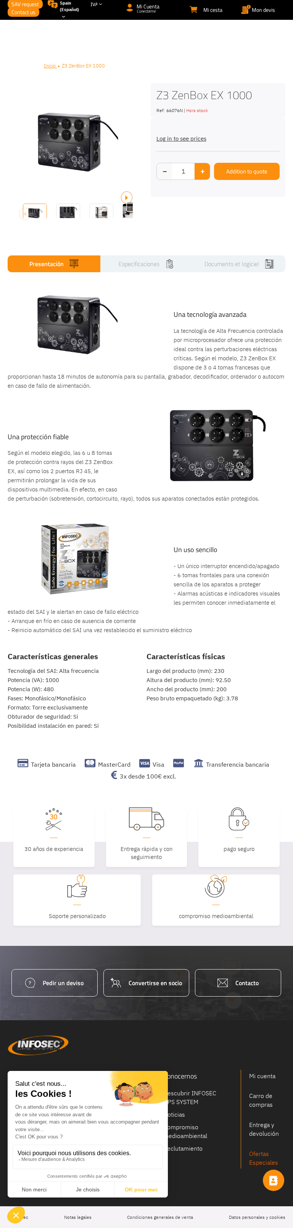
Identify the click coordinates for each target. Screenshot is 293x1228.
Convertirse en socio (155, 982)
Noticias (174, 1114)
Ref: (160, 110)
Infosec (38, 1045)
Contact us (23, 12)
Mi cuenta (262, 1076)
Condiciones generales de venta (160, 1217)
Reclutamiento (183, 1148)
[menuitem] (145, 35)
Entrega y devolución (264, 1129)
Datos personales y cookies (257, 1217)
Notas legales (78, 1217)
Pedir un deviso (63, 982)
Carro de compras (261, 1100)
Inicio (50, 66)
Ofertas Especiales (263, 1158)
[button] (68, 207)
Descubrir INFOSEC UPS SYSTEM (189, 1097)
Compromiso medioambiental (185, 1131)
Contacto (247, 982)
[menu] (146, 35)
